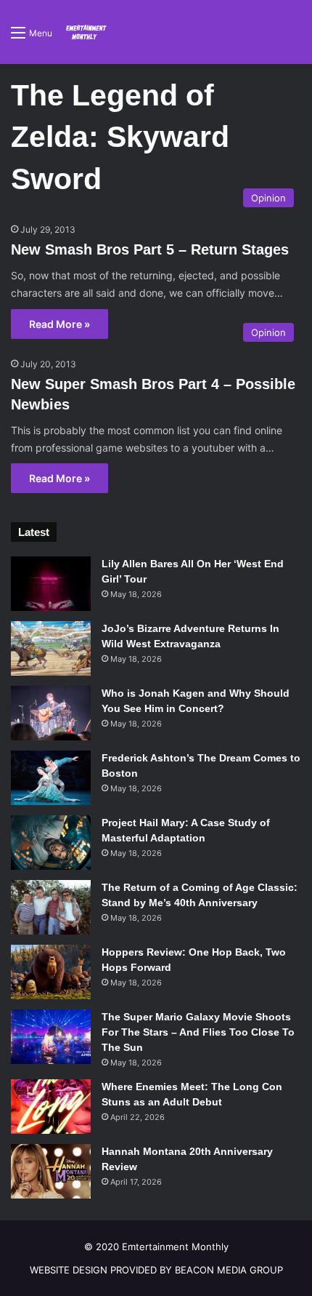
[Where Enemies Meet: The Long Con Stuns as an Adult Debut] (51, 1106)
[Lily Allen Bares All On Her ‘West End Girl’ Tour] (51, 583)
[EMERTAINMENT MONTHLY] (85, 32)
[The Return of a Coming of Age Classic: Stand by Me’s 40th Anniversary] (51, 907)
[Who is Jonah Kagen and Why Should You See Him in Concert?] (51, 713)
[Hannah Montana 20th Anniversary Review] (51, 1171)
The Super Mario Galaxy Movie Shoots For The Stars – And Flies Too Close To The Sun (198, 1032)
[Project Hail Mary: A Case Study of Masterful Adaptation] (51, 842)
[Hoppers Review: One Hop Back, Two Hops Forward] (51, 972)
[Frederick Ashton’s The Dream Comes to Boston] (51, 778)
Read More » (59, 324)
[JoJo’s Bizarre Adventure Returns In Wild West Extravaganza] (51, 648)
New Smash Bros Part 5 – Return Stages (150, 249)
